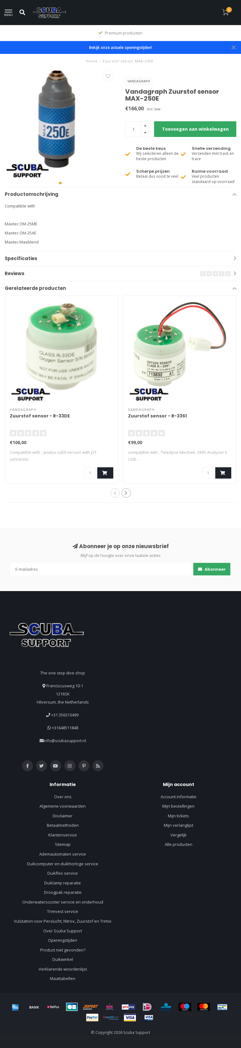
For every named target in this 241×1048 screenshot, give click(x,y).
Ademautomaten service (62, 854)
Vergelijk (178, 835)
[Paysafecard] (111, 1017)
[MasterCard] (204, 1007)
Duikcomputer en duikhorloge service (62, 864)
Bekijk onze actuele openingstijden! (120, 47)
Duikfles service (62, 873)
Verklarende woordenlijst (63, 969)
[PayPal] (92, 1017)
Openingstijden (62, 940)
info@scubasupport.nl (65, 740)
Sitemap (63, 844)
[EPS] (109, 1007)
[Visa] (130, 1017)
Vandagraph (138, 81)
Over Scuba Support (62, 931)
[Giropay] (128, 1007)
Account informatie (178, 796)
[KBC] (166, 1007)
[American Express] (15, 1007)
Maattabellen (62, 978)
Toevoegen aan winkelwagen (195, 129)
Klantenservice (62, 835)
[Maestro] (185, 1007)
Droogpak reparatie (63, 892)
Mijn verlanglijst (178, 825)
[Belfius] (53, 1007)
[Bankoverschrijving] (34, 1007)
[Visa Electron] (149, 1017)
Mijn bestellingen (178, 806)
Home (92, 61)
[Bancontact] (222, 1007)
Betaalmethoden (63, 825)
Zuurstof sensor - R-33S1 (157, 416)
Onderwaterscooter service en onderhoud (62, 902)
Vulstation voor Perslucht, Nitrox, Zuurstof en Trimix (62, 921)
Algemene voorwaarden (63, 806)
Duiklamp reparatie (62, 883)
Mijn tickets (178, 816)
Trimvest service (62, 911)
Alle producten (178, 844)
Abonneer (215, 569)
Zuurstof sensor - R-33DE (40, 416)
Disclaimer (62, 816)
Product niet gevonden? (62, 950)
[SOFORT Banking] (91, 1007)
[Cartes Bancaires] (72, 1007)
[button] (60, 183)
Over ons (63, 796)
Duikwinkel (62, 959)
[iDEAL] (147, 1007)
